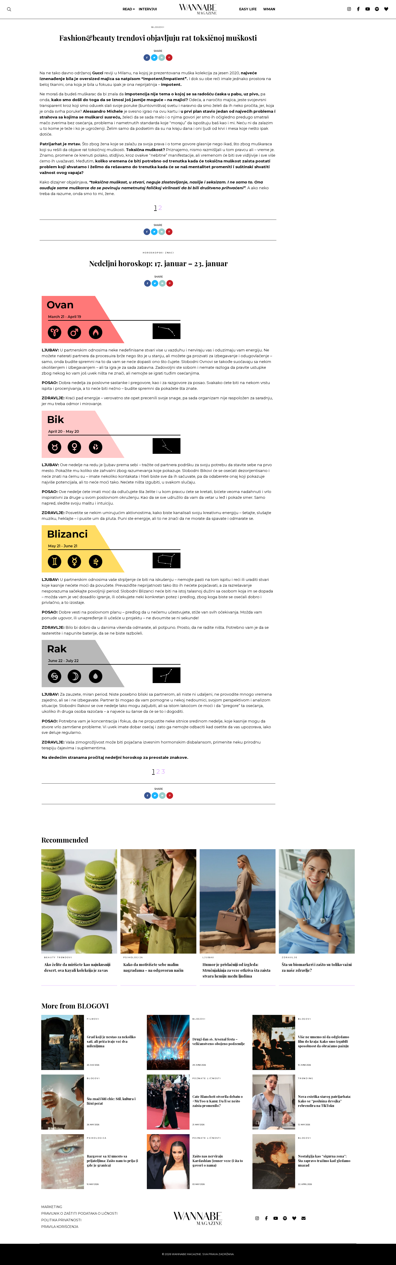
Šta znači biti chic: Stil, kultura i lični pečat (111, 1101)
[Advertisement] (311, 53)
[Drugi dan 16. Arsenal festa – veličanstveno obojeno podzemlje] (168, 1042)
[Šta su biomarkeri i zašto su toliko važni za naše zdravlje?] (317, 901)
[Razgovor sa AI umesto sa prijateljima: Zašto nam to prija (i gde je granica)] (62, 1161)
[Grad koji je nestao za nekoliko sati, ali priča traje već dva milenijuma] (62, 1042)
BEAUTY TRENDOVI (58, 957)
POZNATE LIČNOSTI (206, 1078)
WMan (269, 9)
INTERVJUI (148, 9)
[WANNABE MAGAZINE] (198, 1224)
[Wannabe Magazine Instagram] (349, 9)
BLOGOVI (158, 27)
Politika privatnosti (61, 1220)
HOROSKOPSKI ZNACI (158, 253)
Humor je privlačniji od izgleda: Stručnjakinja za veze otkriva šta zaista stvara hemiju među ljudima (236, 970)
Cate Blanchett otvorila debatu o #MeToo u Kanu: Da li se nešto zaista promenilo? (217, 1101)
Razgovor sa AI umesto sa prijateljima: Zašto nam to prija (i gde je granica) (112, 1160)
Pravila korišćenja (59, 1227)
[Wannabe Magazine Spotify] (377, 9)
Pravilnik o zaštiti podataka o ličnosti (79, 1213)
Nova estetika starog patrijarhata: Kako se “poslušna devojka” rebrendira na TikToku (324, 1101)
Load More (198, 814)
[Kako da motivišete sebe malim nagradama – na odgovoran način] (158, 901)
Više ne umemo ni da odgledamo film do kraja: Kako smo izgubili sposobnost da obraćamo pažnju (323, 1041)
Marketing (51, 1207)
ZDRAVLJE (289, 957)
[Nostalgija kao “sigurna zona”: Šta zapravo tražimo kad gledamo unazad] (273, 1161)
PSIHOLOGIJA (133, 957)
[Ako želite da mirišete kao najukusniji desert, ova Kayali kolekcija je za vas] (79, 901)
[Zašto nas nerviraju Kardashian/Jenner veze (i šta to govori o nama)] (168, 1161)
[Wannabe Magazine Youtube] (367, 9)
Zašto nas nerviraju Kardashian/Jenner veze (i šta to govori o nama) (217, 1160)
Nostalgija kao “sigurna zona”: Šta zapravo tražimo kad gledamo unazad (324, 1160)
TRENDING (305, 1078)
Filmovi (93, 1019)
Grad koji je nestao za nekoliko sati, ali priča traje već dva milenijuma (111, 1041)
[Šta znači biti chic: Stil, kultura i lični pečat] (62, 1102)
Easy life (248, 9)
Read (127, 9)
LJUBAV (208, 957)
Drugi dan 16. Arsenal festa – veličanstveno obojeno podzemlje (218, 1041)
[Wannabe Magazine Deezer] (386, 9)
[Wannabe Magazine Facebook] (358, 9)
